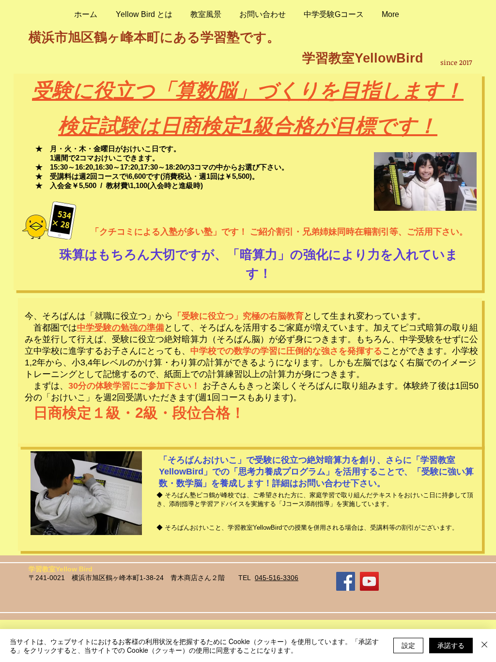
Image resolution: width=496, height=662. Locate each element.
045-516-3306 (276, 578)
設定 (408, 645)
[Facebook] (345, 581)
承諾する (451, 645)
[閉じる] (484, 645)
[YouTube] (369, 581)
